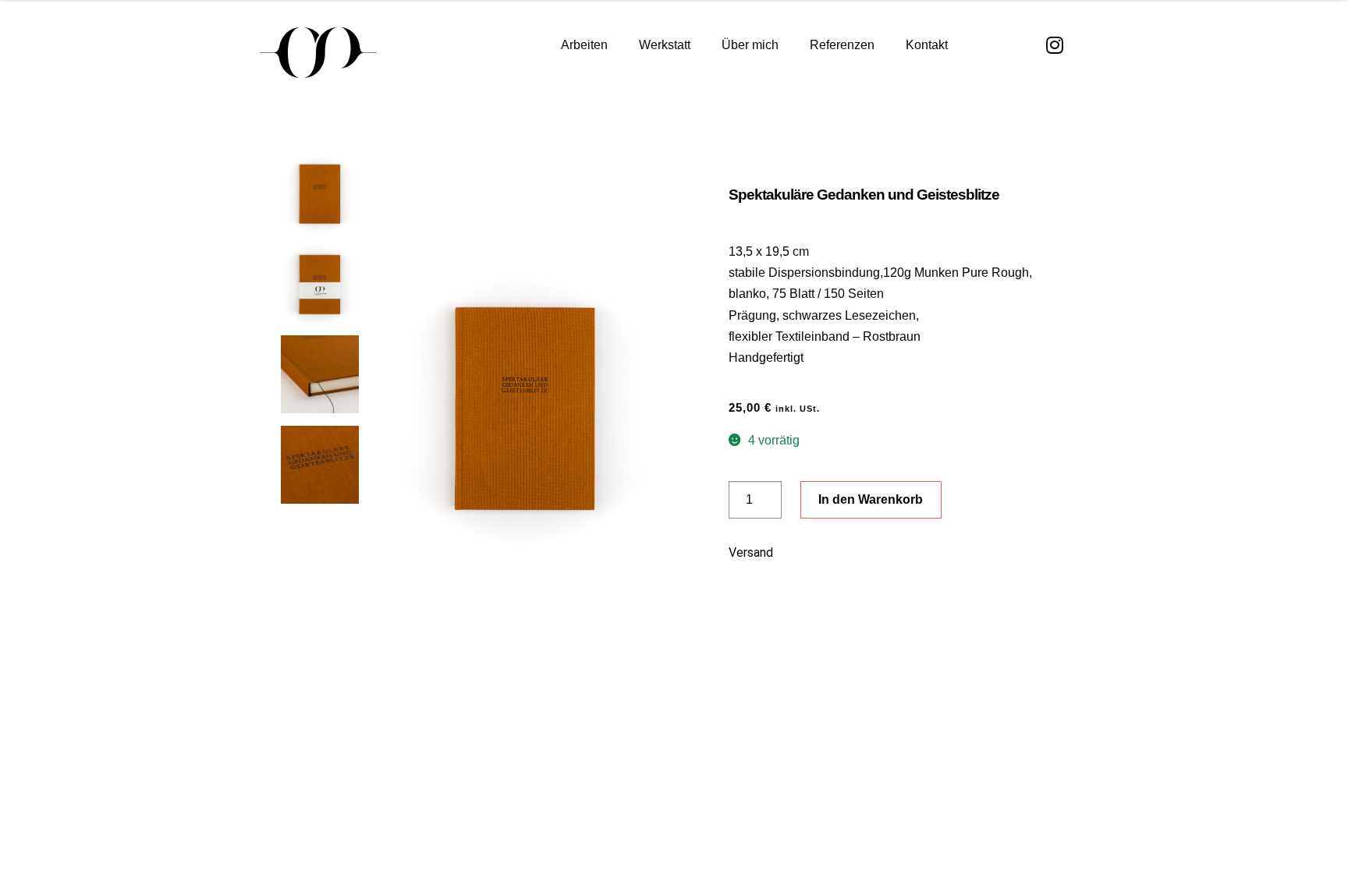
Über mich (750, 44)
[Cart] (990, 45)
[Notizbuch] (525, 406)
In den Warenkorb (870, 499)
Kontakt (927, 44)
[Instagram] (1055, 44)
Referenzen (842, 44)
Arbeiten (584, 44)
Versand (751, 552)
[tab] (881, 559)
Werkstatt (664, 44)
